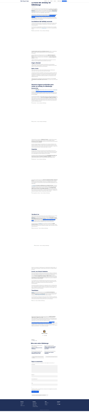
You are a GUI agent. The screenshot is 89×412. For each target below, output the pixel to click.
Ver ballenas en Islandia (35, 406)
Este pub (32, 292)
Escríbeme (58, 402)
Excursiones (22, 403)
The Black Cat (40, 223)
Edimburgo (32, 339)
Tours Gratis (22, 402)
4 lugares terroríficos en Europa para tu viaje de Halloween (37, 357)
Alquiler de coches (23, 405)
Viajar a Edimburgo (35, 405)
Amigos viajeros (46, 402)
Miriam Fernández (44, 333)
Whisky (36, 340)
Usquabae (33, 185)
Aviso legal (46, 404)
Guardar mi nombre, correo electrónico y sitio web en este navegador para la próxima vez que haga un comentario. (44, 389)
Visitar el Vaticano (35, 403)
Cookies (46, 403)
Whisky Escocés (44, 27)
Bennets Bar (55, 89)
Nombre (32, 374)
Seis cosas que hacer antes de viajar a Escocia (51, 356)
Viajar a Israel (34, 404)
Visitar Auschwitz (35, 402)
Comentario (33, 364)
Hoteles (21, 404)
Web (32, 383)
